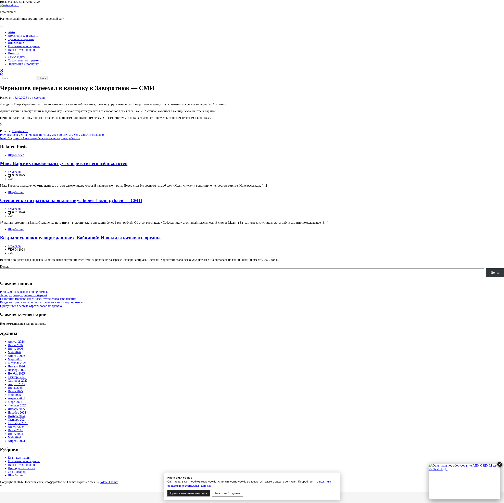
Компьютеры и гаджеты (24, 46)
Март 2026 (15, 359)
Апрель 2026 (16, 355)
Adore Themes (109, 482)
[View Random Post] (1, 70)
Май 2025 (14, 394)
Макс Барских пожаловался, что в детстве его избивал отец (64, 163)
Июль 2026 (15, 345)
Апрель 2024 (16, 441)
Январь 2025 (16, 409)
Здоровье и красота (21, 39)
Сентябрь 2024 (18, 423)
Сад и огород (17, 471)
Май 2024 (14, 437)
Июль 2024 (15, 430)
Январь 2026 (16, 366)
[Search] (1, 74)
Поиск (4, 266)
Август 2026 (16, 341)
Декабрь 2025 (17, 370)
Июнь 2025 (15, 391)
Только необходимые (227, 493)
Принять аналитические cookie (188, 493)
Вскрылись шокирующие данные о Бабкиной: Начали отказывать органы (80, 237)
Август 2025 (16, 384)
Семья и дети (17, 57)
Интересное (16, 42)
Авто (11, 32)
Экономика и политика (23, 64)
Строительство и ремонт (24, 60)
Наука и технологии (21, 49)
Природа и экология (21, 468)
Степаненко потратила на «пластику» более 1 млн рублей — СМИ (71, 200)
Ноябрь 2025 (16, 373)
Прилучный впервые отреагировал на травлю (31, 306)
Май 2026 (14, 352)
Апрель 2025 (16, 398)
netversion (38, 97)
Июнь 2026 (15, 348)
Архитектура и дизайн (23, 35)
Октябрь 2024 (17, 419)
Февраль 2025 (17, 405)
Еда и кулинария (19, 457)
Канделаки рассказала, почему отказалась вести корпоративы (41, 302)
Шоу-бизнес (20, 131)
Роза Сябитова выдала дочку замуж (24, 291)
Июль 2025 (15, 387)
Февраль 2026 (17, 362)
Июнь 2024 (15, 433)
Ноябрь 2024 (16, 416)
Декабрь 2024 (17, 412)
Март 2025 (15, 402)
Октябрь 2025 (17, 377)
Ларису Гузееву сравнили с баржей (23, 295)
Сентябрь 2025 (18, 380)
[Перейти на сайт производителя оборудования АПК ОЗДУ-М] (464, 481)
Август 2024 (16, 426)
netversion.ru (8, 12)
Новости (13, 53)
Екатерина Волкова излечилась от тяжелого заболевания (38, 298)
